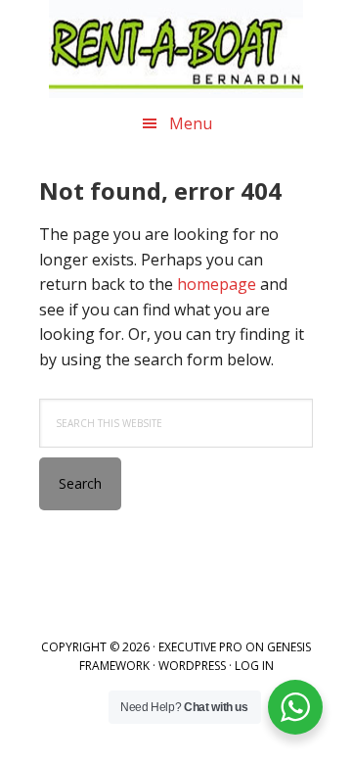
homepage (216, 284)
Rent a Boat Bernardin (176, 49)
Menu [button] (190, 123)
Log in (254, 665)
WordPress (192, 665)
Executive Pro (200, 647)
